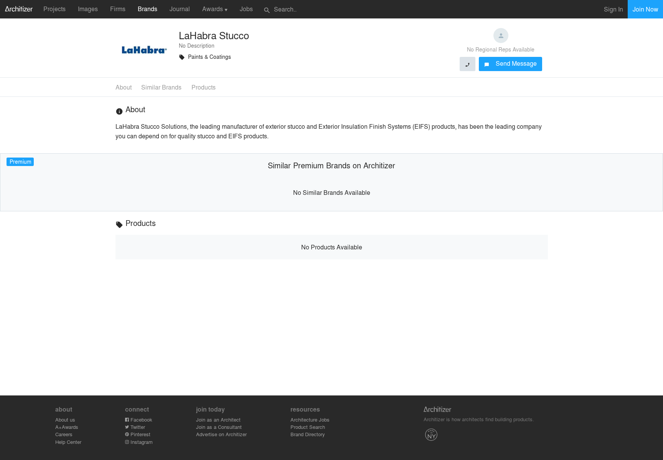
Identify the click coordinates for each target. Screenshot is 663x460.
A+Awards (66, 426)
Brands (147, 8)
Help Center (68, 441)
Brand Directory (307, 434)
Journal (180, 8)
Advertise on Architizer (221, 434)
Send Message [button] (510, 63)
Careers (64, 434)
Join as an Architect (218, 419)
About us (65, 419)
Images (88, 8)
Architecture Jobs (310, 419)
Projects (54, 8)
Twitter (137, 426)
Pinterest (139, 434)
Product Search (307, 426)
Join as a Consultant (219, 426)
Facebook (140, 419)
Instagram (141, 441)
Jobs (246, 8)
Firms (117, 8)
